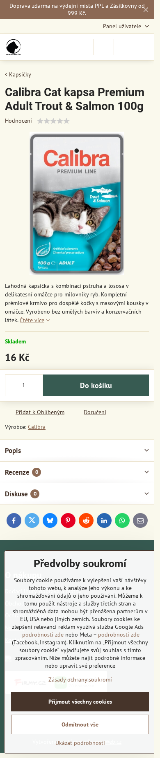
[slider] (53, 121)
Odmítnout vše (80, 724)
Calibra (37, 427)
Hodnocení (18, 120)
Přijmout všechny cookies (80, 701)
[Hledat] (104, 47)
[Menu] (144, 47)
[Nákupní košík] (124, 47)
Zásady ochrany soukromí (80, 679)
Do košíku (96, 385)
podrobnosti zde (43, 634)
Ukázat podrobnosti (80, 743)
